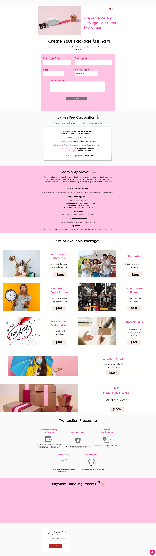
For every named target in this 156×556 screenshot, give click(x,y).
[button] (60, 274)
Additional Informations (58, 80)
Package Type (82, 69)
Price (45, 70)
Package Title (51, 58)
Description (81, 58)
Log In (55, 546)
